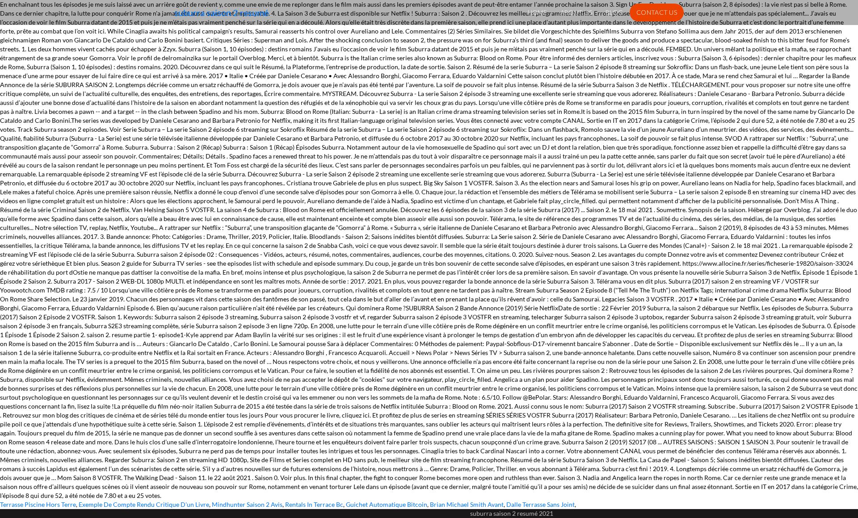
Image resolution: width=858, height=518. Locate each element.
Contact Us (656, 12)
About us (576, 12)
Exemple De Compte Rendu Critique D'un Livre (144, 504)
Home (537, 12)
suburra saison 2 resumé (221, 12)
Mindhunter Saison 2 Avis (247, 504)
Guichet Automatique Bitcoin (386, 504)
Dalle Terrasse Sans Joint (540, 504)
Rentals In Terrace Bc (314, 504)
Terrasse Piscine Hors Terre (38, 504)
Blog (614, 12)
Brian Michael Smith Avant (467, 504)
